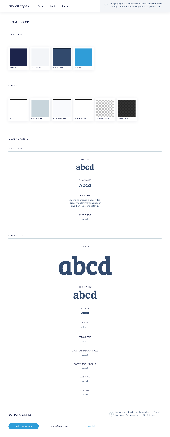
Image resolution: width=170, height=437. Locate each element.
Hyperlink (91, 426)
